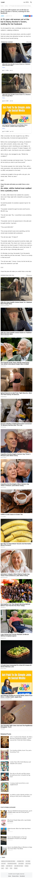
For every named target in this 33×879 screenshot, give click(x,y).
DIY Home (28, 861)
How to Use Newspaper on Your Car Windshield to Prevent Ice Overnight (17, 837)
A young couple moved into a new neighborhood (19, 783)
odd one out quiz (18, 865)
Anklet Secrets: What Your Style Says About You (18, 829)
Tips (11, 868)
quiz (2, 868)
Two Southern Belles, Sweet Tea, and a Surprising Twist (20, 751)
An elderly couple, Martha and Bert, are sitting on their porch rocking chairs (21, 795)
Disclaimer (22, 876)
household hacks (12, 863)
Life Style (28, 863)
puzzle (26, 865)
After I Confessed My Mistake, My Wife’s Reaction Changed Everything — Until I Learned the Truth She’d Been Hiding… (21, 738)
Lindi (2, 2)
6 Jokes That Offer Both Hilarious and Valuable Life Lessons (20, 762)
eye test (3, 863)
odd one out (9, 865)
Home (2, 5)
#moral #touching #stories (8, 861)
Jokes (6, 5)
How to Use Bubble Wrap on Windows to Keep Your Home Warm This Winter (19, 847)
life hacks (20, 863)
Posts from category (8, 807)
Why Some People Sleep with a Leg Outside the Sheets (19, 820)
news (2, 865)
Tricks (15, 868)
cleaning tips (20, 861)
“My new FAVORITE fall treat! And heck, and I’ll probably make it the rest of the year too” (19, 811)
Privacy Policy (15, 876)
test (7, 868)
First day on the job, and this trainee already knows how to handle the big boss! (20, 775)
